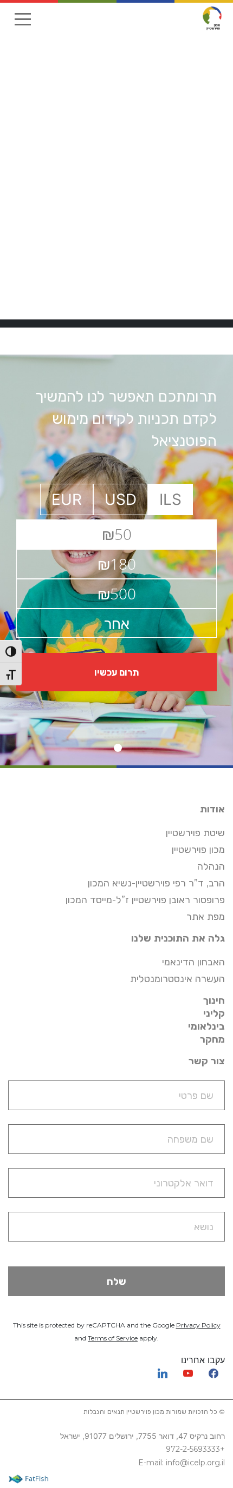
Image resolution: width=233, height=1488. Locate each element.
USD (121, 499)
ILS (170, 499)
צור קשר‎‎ (207, 1061)
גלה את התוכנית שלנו (178, 938)
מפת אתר (205, 917)
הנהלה (211, 866)
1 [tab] (118, 748)
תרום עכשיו (116, 672)
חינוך (214, 1000)
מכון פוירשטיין (198, 850)
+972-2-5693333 (195, 1449)
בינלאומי (206, 1026)
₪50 (117, 534)
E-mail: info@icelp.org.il (181, 1462)
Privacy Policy (198, 1325)
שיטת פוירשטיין (195, 833)
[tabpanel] (116, 560)
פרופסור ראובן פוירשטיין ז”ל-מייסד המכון (145, 900)
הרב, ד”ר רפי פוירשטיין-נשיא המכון (156, 883)
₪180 (117, 563)
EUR (66, 499)
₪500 (117, 593)
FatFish (31, 1478)
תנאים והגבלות (104, 1411)
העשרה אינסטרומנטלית (177, 979)
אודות (212, 809)
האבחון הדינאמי (193, 962)
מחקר (212, 1039)
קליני (214, 1013)
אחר (116, 623)
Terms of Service (113, 1338)
